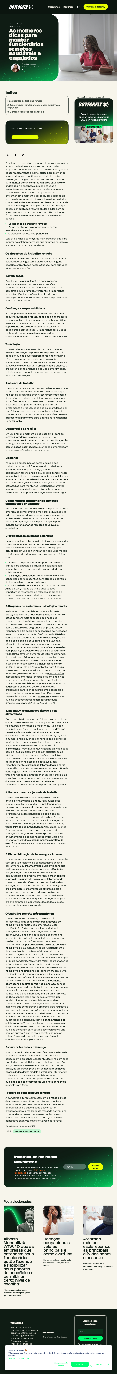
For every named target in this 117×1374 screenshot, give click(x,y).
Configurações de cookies (61, 1364)
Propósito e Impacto (21, 1344)
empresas (43, 924)
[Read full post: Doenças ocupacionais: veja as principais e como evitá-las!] (58, 1220)
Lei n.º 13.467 (48, 585)
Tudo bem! (80, 1364)
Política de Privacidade (18, 1358)
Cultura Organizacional (23, 1335)
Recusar (99, 1364)
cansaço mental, (15, 803)
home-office (39, 172)
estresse (58, 540)
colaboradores (14, 261)
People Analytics (19, 1341)
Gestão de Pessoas (21, 1327)
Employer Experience (22, 1338)
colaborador (42, 1000)
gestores (55, 323)
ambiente (43, 696)
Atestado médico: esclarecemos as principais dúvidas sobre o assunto (97, 1248)
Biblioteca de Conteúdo (55, 1337)
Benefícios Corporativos (23, 1333)
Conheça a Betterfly (95, 7)
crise (36, 624)
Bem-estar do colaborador (27, 1131)
